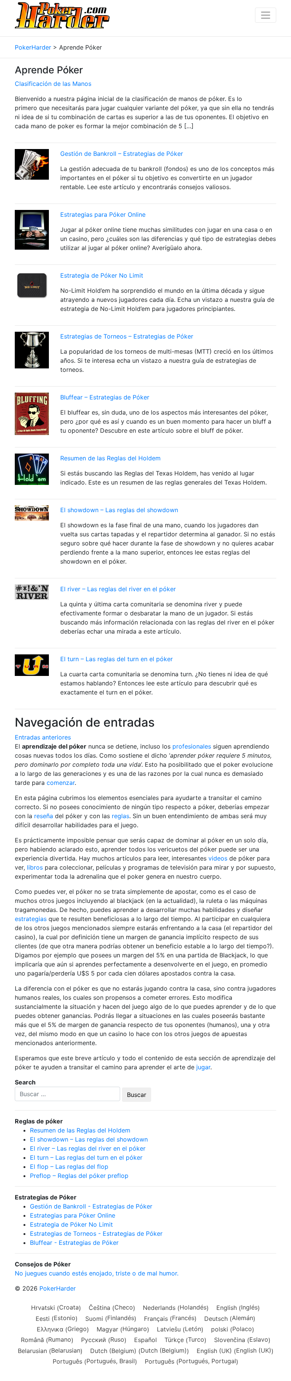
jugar (203, 1067)
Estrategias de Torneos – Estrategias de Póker (126, 336)
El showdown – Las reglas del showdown (119, 510)
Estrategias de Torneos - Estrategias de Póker (96, 1233)
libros (35, 867)
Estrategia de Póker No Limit (101, 275)
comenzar (61, 782)
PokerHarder (57, 1288)
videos (217, 858)
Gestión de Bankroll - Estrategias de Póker (91, 1206)
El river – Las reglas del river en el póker (118, 589)
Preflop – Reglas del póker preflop (79, 1175)
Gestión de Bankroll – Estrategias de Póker (121, 153)
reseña (43, 816)
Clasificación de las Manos (53, 83)
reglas (120, 816)
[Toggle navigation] (265, 15)
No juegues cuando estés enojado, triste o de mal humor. (96, 1273)
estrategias (31, 919)
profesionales (191, 746)
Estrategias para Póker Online (103, 214)
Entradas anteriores (43, 737)
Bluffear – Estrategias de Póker (104, 397)
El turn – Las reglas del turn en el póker (116, 659)
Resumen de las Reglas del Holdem (110, 458)
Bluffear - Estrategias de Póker (74, 1242)
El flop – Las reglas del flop (69, 1166)
